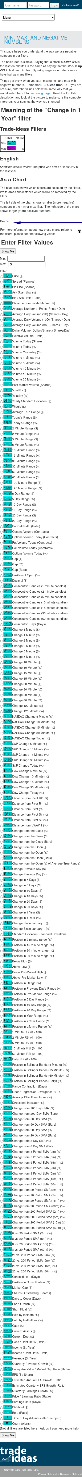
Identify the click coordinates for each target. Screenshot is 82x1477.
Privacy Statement (47, 1474)
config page (42, 93)
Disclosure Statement (71, 1474)
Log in (55, 5)
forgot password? (70, 4)
